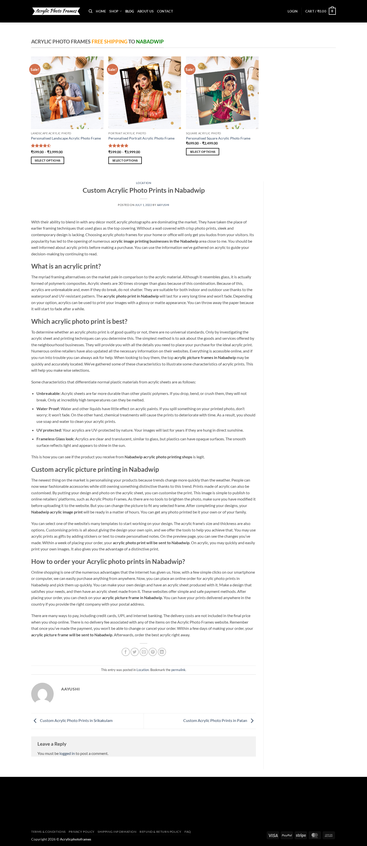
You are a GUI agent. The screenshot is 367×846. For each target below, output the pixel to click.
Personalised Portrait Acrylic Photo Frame (141, 138)
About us (145, 11)
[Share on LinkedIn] (162, 652)
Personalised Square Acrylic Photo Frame (218, 138)
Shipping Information (117, 832)
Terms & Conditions (48, 832)
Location (143, 182)
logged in (67, 753)
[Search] (90, 11)
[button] (293, 11)
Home (101, 11)
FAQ (187, 832)
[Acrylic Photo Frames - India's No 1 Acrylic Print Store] (56, 11)
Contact (165, 11)
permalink (178, 670)
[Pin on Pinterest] (153, 652)
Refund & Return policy (160, 832)
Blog (129, 11)
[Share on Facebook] (126, 652)
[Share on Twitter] (135, 652)
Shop (113, 11)
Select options (47, 160)
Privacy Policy (82, 832)
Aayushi (163, 204)
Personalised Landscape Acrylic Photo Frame (66, 138)
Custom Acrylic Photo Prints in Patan (215, 720)
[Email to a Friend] (144, 652)
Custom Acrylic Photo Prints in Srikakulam (76, 720)
